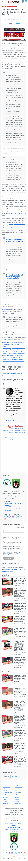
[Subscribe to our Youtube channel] (21, 516)
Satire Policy (6, 790)
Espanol (5, 799)
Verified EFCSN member (11, 506)
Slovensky (5, 803)
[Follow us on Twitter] (19, 516)
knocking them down (12, 227)
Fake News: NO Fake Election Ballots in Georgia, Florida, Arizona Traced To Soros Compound (13, 361)
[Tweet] (26, 1)
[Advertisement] (14, 457)
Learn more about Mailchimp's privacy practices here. (12, 554)
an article (17, 63)
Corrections (18, 792)
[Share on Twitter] (6, 384)
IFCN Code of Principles (6, 788)
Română (5, 801)
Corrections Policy (7, 792)
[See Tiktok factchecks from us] (4, 516)
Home (4, 785)
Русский (17, 801)
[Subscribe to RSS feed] (7, 519)
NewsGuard (5, 309)
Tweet (18, 24)
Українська (18, 803)
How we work (18, 787)
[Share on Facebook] (3, 384)
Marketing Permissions (9, 536)
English (17, 797)
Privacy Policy (18, 790)
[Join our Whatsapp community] (16, 516)
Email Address (7, 529)
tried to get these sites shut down (17, 224)
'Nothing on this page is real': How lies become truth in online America (14, 240)
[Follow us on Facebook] (10, 516)
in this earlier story (19, 213)
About (16, 785)
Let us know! (16, 498)
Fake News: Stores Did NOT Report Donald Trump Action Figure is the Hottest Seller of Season (14, 344)
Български (5, 797)
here (3, 68)
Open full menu (2, 2)
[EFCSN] (14, 846)
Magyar (17, 799)
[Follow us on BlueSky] (7, 516)
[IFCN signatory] (14, 838)
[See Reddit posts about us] (4, 519)
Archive (5, 794)
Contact (17, 794)
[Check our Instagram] (13, 516)
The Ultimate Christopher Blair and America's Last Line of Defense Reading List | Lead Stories (14, 276)
